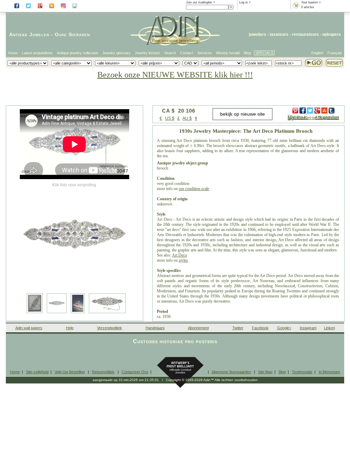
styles (183, 260)
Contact (186, 53)
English (317, 53)
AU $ (187, 118)
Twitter (237, 328)
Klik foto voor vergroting (74, 185)
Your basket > (311, 2)
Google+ (284, 328)
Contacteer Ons (135, 372)
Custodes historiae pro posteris (175, 341)
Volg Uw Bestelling (70, 372)
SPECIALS (264, 53)
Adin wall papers (28, 328)
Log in (243, 2)
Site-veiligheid (37, 372)
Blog (247, 53)
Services (204, 53)
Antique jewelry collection (77, 53)
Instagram (308, 328)
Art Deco (179, 255)
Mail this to (298, 117)
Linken (329, 328)
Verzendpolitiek (109, 328)
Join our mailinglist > (200, 2)
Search (170, 53)
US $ (169, 118)
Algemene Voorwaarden (231, 372)
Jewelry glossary (116, 53)
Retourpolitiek (103, 372)
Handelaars (155, 328)
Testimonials (302, 372)
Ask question (327, 117)
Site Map (265, 372)
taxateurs (279, 34)
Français (334, 53)
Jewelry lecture (147, 53)
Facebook (260, 328)
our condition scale (194, 188)
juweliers (257, 34)
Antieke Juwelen (29, 34)
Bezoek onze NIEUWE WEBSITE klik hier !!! (175, 74)
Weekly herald (228, 53)
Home (13, 53)
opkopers (331, 34)
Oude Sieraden (72, 34)
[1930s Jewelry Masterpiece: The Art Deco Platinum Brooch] (74, 235)
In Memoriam (329, 372)
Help (69, 328)
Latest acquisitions (37, 53)
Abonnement (198, 328)
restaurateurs (305, 34)
